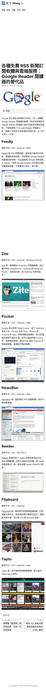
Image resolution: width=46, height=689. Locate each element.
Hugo (27, 685)
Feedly (5, 153)
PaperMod (34, 685)
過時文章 (6, 615)
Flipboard (6, 511)
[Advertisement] (23, 36)
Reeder (5, 458)
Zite (3, 265)
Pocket (5, 328)
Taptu (4, 571)
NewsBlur (6, 399)
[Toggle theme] (22, 3)
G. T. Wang (13, 3)
